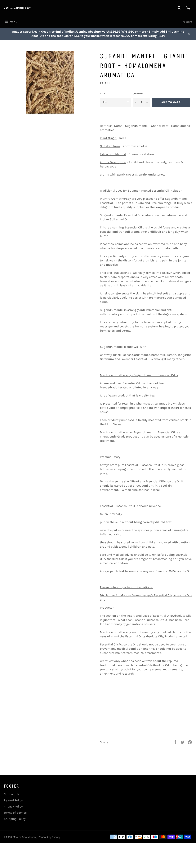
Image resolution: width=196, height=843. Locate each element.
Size (102, 93)
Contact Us (11, 794)
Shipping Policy (14, 819)
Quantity (138, 93)
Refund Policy (13, 800)
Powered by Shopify (49, 837)
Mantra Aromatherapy (25, 837)
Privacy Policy (13, 806)
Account (187, 21)
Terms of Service (15, 812)
